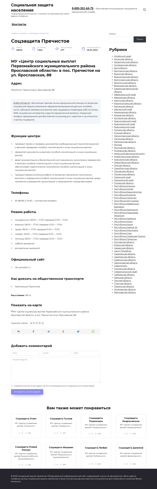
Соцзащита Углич (26, 418)
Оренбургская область (125, 168)
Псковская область (124, 183)
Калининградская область (127, 103)
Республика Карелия (125, 218)
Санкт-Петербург (123, 251)
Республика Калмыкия (126, 210)
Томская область (122, 280)
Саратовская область (124, 254)
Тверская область (123, 277)
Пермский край (122, 177)
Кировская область (124, 115)
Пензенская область (124, 174)
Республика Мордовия (126, 230)
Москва (118, 145)
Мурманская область (125, 151)
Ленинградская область (126, 136)
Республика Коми (123, 221)
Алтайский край (122, 56)
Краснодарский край (125, 121)
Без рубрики (120, 68)
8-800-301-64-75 (82, 8)
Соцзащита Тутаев (61, 418)
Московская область (124, 148)
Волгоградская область (126, 80)
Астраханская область (125, 65)
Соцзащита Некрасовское (131, 419)
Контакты (19, 24)
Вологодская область (125, 83)
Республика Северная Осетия (129, 236)
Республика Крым (123, 224)
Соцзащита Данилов (131, 447)
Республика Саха (123, 233)
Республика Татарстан (125, 239)
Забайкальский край (125, 94)
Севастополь (120, 266)
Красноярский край (124, 124)
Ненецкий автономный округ (129, 154)
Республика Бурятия (125, 195)
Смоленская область (124, 269)
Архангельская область (126, 62)
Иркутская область (123, 100)
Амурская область (123, 59)
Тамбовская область (124, 275)
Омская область (122, 165)
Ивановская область (124, 97)
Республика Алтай (123, 189)
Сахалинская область (125, 260)
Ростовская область (124, 242)
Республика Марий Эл (125, 227)
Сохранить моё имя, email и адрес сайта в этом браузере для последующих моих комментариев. (54, 386)
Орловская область (124, 171)
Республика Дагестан (125, 198)
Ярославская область (125, 292)
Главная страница (19, 33)
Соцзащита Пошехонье (96, 419)
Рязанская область (123, 245)
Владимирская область (126, 77)
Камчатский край (123, 109)
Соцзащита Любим (96, 447)
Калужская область (124, 106)
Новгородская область (125, 159)
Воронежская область (125, 86)
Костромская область (125, 118)
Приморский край (124, 180)
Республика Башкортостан (128, 192)
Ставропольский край (125, 272)
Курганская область (124, 130)
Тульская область (123, 283)
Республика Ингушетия (126, 201)
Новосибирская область (126, 162)
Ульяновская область (125, 289)
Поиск (112, 34)
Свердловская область (125, 263)
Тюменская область (124, 286)
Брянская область (123, 74)
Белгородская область (125, 71)
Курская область (122, 133)
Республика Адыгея (124, 186)
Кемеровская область (125, 112)
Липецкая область (123, 139)
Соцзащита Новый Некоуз (26, 448)
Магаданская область (125, 142)
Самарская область (124, 248)
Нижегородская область (126, 156)
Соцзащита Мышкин (61, 447)
